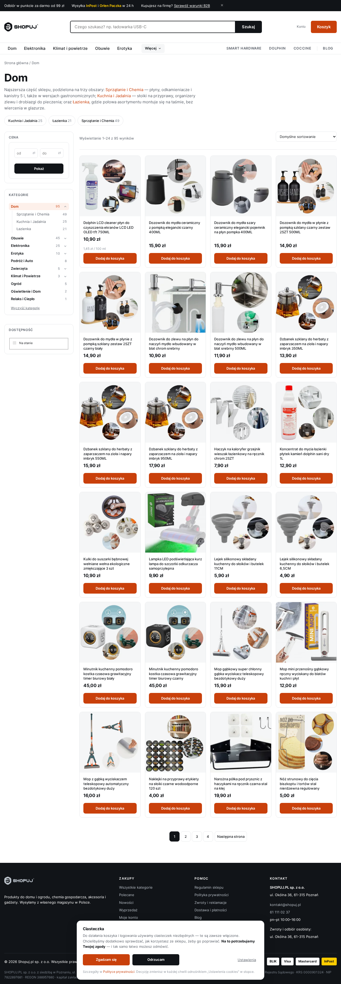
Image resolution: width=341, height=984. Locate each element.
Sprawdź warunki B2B (192, 5)
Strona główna (16, 63)
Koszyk (324, 26)
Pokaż (39, 168)
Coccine (302, 48)
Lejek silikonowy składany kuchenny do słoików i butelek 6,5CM (304, 563)
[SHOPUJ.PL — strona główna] (21, 26)
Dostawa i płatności (210, 910)
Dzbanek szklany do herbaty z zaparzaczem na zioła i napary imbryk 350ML (304, 343)
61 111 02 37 (280, 912)
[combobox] (152, 27)
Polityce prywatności (119, 972)
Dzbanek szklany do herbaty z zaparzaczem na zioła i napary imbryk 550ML (107, 453)
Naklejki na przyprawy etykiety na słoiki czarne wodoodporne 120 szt (174, 783)
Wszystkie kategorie (136, 887)
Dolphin (277, 48)
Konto (301, 26)
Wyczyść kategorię (25, 308)
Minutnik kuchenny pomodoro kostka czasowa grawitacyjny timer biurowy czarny (173, 673)
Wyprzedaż (128, 910)
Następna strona (231, 836)
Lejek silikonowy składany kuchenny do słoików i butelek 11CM (239, 563)
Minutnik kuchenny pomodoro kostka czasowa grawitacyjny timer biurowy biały (108, 673)
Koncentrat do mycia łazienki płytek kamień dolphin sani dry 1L (304, 453)
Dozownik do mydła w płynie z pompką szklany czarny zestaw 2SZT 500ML (305, 227)
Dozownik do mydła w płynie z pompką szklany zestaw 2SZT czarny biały (107, 343)
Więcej (150, 48)
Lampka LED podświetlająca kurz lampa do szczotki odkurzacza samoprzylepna (175, 563)
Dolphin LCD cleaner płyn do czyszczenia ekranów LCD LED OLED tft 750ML (108, 227)
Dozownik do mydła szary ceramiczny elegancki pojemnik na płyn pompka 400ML (239, 227)
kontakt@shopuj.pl (285, 905)
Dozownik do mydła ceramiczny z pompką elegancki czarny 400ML (174, 227)
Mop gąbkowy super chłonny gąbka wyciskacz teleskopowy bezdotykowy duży (239, 673)
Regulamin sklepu (209, 887)
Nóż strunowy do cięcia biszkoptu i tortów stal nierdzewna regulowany (299, 783)
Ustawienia (247, 960)
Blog (328, 48)
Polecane (126, 895)
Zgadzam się (106, 959)
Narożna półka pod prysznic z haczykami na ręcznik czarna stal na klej (240, 783)
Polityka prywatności (211, 895)
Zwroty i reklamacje (210, 902)
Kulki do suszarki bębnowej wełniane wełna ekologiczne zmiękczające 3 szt (106, 563)
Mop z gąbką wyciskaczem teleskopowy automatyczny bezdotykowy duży (106, 783)
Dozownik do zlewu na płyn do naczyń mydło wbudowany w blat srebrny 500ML (239, 343)
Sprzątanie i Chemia (124, 89)
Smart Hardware (243, 48)
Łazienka (81, 101)
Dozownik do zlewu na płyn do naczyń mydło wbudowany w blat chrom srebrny (173, 343)
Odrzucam (156, 959)
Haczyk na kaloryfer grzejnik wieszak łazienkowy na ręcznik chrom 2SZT (239, 453)
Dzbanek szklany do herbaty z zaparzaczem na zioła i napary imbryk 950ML (173, 453)
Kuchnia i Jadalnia (114, 95)
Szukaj (248, 26)
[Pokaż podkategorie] (65, 206)
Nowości (126, 902)
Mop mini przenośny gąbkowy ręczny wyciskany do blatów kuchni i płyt (304, 673)
